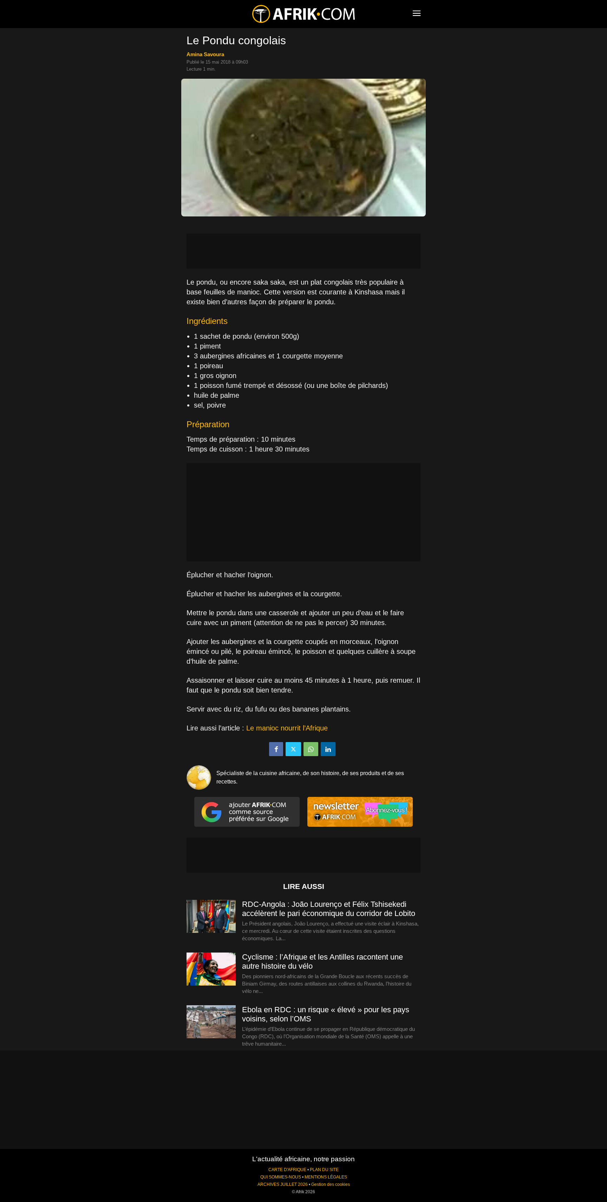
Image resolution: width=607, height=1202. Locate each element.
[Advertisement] (303, 251)
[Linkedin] (328, 749)
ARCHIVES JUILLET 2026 (282, 1184)
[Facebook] (276, 749)
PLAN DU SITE (324, 1169)
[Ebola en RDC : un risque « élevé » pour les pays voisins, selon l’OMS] (211, 1022)
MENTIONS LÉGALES (326, 1177)
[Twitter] (293, 749)
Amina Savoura (205, 54)
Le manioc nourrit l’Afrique (287, 728)
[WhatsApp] (311, 749)
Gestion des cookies (330, 1184)
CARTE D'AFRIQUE (287, 1169)
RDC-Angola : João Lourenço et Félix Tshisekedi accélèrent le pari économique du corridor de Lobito (328, 909)
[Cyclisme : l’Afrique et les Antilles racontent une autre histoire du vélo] (211, 969)
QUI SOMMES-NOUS (280, 1177)
